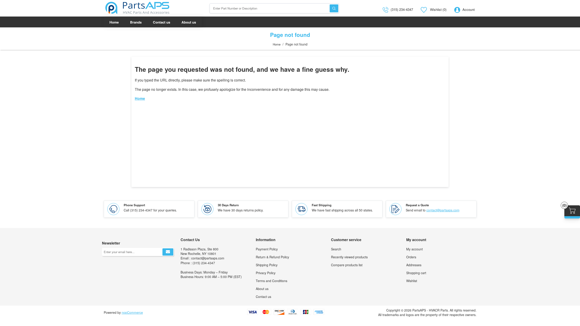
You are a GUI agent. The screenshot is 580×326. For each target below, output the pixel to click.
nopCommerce (132, 312)
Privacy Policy (266, 273)
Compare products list (346, 265)
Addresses (413, 265)
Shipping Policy (267, 265)
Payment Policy (267, 249)
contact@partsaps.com (442, 210)
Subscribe (167, 252)
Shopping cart (416, 273)
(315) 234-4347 (402, 9)
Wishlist (411, 280)
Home (276, 44)
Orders (411, 257)
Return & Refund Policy (272, 257)
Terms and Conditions (271, 280)
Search (334, 8)
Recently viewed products (349, 257)
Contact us (263, 296)
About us (262, 288)
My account (414, 249)
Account (468, 9)
